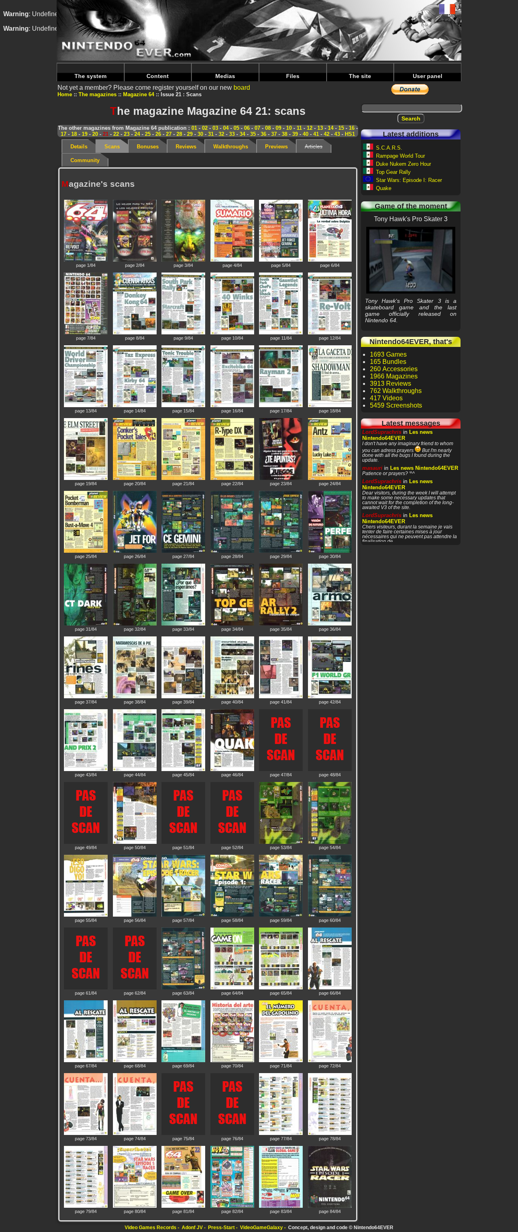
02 (205, 128)
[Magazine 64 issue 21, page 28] (232, 551)
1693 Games (388, 354)
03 (215, 128)
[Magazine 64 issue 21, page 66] (330, 988)
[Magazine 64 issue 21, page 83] (281, 1206)
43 (337, 134)
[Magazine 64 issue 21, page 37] (86, 697)
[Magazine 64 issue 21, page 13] (86, 406)
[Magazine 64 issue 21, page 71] (281, 1061)
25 (148, 134)
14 (330, 128)
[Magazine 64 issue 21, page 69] (183, 1061)
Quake (383, 188)
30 (200, 134)
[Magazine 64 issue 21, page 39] (183, 697)
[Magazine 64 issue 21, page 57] (183, 915)
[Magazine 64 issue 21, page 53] (281, 842)
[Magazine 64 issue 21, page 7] (86, 333)
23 (127, 134)
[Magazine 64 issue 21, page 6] (330, 260)
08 (268, 128)
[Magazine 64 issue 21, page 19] (86, 478)
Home (64, 94)
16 (352, 128)
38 (284, 134)
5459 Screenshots (396, 405)
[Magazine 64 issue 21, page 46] (232, 770)
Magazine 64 (138, 94)
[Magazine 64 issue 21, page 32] (135, 624)
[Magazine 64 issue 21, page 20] (135, 478)
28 (179, 134)
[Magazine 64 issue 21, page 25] (86, 551)
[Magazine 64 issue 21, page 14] (135, 406)
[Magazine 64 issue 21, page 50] (135, 842)
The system (90, 76)
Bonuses (148, 147)
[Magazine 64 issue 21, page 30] (330, 551)
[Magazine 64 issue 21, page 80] (135, 1206)
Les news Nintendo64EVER (397, 435)
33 (232, 134)
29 (190, 134)
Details (78, 147)
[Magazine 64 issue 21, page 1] (86, 260)
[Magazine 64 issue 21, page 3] (183, 260)
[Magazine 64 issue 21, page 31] (86, 624)
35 (253, 134)
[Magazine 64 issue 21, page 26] (135, 551)
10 (289, 128)
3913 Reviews (390, 383)
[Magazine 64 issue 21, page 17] (281, 406)
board (242, 87)
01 (194, 128)
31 (211, 134)
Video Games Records (150, 1227)
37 (274, 134)
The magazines (98, 94)
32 (221, 134)
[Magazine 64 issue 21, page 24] (330, 478)
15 (341, 128)
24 (137, 134)
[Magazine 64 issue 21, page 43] (86, 770)
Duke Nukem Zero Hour (403, 164)
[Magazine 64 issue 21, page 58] (232, 915)
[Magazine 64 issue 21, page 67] (86, 1061)
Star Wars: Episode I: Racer (409, 180)
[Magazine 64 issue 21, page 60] (330, 915)
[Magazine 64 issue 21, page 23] (281, 478)
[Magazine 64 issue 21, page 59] (281, 915)
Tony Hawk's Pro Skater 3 (411, 260)
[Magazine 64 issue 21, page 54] (330, 842)
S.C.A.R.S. (389, 148)
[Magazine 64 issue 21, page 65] (281, 988)
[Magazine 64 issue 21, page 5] (281, 260)
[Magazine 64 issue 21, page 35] (281, 624)
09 (278, 128)
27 (169, 134)
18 (74, 134)
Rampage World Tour (400, 156)
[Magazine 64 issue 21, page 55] (86, 915)
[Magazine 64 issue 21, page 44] (135, 770)
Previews (276, 147)
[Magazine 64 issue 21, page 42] (330, 697)
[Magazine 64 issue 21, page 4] (232, 260)
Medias (225, 76)
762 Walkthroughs (396, 390)
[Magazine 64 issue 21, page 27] (183, 551)
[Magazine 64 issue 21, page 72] (330, 1061)
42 (326, 134)
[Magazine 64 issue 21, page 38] (135, 697)
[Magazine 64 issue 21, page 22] (232, 478)
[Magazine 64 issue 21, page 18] (330, 406)
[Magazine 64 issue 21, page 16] (232, 406)
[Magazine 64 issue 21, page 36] (330, 624)
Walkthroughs (230, 147)
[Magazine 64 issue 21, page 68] (135, 1061)
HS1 (350, 134)
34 (242, 134)
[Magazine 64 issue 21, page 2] (135, 260)
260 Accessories (394, 369)
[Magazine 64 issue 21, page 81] (183, 1206)
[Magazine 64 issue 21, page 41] (281, 697)
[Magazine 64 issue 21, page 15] (183, 406)
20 (95, 134)
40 (305, 134)
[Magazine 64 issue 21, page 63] (183, 988)
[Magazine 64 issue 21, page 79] (86, 1206)
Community (85, 160)
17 (63, 134)
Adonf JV (192, 1227)
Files (292, 76)
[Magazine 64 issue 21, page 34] (232, 624)
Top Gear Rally (393, 172)
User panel (427, 76)
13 (320, 128)
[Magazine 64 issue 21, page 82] (232, 1206)
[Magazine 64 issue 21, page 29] (281, 551)
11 (299, 128)
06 (247, 128)
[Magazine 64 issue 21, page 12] (330, 333)
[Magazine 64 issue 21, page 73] (86, 1134)
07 (257, 128)
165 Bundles (388, 361)
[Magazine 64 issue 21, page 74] (135, 1134)
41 (316, 134)
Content (157, 76)
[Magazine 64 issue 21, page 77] (281, 1134)
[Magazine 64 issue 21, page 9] (183, 333)
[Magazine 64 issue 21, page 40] (232, 697)
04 (226, 128)
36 (263, 134)
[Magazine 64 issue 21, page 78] (330, 1134)
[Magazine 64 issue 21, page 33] (183, 624)
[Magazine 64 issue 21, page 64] (232, 988)
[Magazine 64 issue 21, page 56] (135, 915)
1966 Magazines (394, 376)
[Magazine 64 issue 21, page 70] (232, 1061)
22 (116, 134)
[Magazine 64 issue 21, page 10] (232, 333)
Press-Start (221, 1227)
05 (236, 128)
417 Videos (386, 398)
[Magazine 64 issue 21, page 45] (183, 770)
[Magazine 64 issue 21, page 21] (183, 478)
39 (295, 134)
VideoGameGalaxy (261, 1227)
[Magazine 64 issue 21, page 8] (135, 333)
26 (158, 134)
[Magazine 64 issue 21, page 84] (330, 1206)
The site (360, 76)
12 (309, 128)
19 (84, 134)
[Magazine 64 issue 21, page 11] (281, 333)
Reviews (186, 147)
